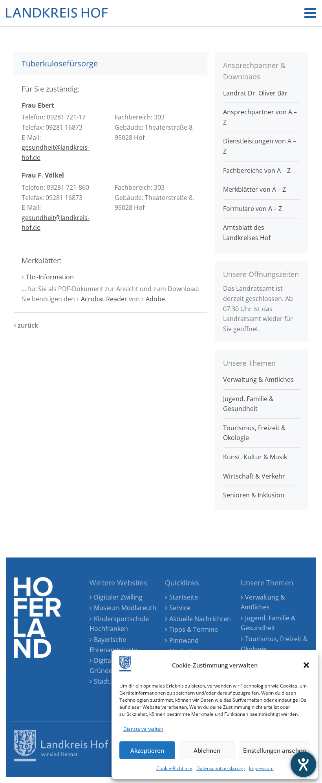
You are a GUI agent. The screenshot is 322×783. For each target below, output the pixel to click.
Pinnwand (184, 640)
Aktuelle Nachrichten (200, 618)
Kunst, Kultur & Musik (255, 457)
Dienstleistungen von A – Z (259, 146)
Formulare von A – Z (252, 208)
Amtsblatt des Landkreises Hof (247, 232)
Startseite (183, 597)
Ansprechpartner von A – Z (260, 117)
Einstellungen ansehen (274, 750)
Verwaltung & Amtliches (258, 379)
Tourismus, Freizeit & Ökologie (254, 433)
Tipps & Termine (193, 629)
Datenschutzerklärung (220, 768)
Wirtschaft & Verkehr (254, 476)
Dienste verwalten (143, 729)
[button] (306, 665)
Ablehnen (207, 750)
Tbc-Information (50, 277)
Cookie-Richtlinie (174, 768)
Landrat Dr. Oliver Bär (255, 93)
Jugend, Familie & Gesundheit (248, 403)
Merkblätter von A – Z (254, 189)
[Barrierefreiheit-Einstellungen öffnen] (303, 764)
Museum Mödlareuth (125, 607)
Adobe (155, 299)
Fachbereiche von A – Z (257, 170)
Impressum (261, 768)
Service (179, 607)
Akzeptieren (147, 750)
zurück (27, 325)
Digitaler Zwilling (118, 597)
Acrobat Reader (104, 299)
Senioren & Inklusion (253, 495)
